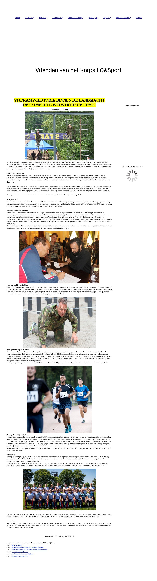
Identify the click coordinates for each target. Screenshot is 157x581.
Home (17, 18)
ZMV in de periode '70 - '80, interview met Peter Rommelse (29, 549)
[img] (78, 7)
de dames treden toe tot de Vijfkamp (23, 554)
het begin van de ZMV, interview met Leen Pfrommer (28, 547)
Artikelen (42, 18)
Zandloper (93, 18)
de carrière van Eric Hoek (20, 556)
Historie (139, 18)
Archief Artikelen (122, 18)
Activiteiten (56, 18)
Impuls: (106, 18)
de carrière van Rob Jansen (20, 552)
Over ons (28, 18)
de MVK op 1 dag (17, 545)
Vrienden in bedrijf (75, 18)
